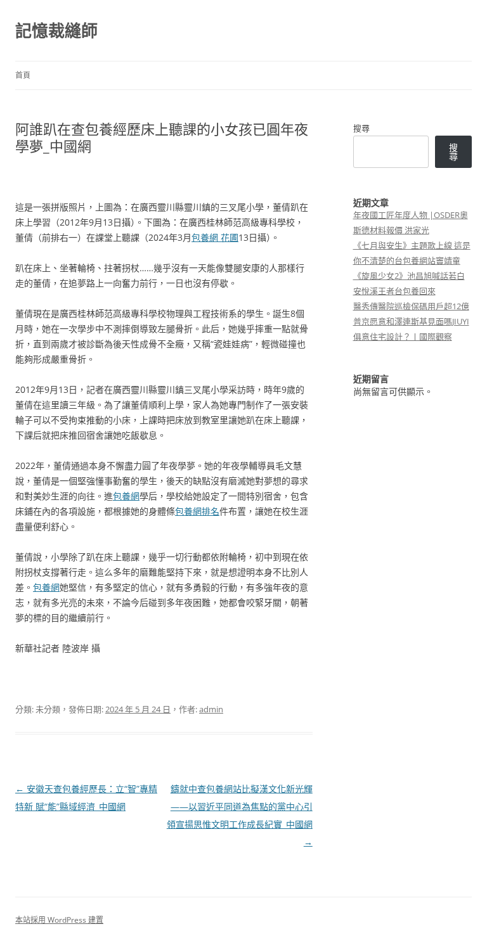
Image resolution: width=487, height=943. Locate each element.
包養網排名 (197, 511)
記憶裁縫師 (56, 30)
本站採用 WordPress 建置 (59, 919)
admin (211, 709)
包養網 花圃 (215, 237)
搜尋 (361, 128)
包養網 (126, 496)
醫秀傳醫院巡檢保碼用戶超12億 (411, 306)
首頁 (22, 75)
